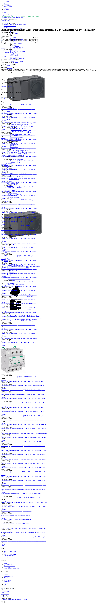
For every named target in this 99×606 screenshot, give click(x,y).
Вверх (2, 545)
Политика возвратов (9, 566)
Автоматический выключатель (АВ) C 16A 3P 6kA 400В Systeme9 (18, 135)
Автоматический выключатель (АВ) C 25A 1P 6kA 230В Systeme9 (18, 273)
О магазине (7, 579)
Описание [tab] (6, 56)
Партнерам (7, 9)
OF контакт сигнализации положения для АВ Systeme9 (15, 523)
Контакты (6, 4)
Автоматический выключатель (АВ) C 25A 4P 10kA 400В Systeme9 (18, 376)
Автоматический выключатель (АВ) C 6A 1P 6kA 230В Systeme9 (18, 307)
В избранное (4, 50)
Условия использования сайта (11, 568)
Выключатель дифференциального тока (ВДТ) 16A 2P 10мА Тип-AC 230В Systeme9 (23, 489)
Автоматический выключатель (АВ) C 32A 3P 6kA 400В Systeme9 (18, 109)
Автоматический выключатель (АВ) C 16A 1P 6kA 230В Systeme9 (18, 290)
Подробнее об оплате (6, 99)
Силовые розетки (8, 557)
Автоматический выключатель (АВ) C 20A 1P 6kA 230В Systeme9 (18, 281)
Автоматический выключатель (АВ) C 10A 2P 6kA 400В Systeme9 (18, 221)
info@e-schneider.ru (6, 596)
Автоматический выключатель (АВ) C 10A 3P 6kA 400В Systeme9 (18, 143)
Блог (5, 10)
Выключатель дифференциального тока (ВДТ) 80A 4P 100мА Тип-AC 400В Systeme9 (23, 437)
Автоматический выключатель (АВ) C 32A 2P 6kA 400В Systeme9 (18, 186)
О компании (7, 8)
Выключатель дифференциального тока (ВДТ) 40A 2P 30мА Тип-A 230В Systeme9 (22, 402)
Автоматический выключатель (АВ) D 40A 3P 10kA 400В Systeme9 (18, 342)
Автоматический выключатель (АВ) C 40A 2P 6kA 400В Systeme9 (18, 178)
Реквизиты (6, 583)
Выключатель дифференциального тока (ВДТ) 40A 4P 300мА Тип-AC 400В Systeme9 (23, 428)
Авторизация (4, 15)
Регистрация (11, 15)
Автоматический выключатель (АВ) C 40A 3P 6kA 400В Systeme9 (18, 333)
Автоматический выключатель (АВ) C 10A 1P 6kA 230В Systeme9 (18, 299)
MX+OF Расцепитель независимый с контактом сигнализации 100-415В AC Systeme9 (23, 541)
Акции (5, 563)
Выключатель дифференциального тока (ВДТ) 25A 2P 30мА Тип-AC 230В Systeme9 (23, 480)
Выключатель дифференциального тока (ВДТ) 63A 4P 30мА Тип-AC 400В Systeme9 (23, 446)
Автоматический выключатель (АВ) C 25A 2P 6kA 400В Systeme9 (18, 195)
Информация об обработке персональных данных (14, 599)
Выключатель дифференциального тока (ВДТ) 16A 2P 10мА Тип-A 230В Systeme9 (22, 420)
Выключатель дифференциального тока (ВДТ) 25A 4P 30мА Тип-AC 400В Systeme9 (23, 463)
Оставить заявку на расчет (8, 52)
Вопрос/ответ (7, 580)
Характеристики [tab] (8, 54)
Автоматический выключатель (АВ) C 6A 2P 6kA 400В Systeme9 (18, 230)
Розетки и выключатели (10, 551)
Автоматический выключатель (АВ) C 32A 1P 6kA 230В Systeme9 (18, 264)
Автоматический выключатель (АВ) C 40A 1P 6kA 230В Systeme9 (18, 256)
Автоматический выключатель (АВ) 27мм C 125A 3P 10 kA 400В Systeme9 (20, 497)
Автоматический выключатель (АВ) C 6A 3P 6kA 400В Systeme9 (18, 152)
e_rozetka (3, 592)
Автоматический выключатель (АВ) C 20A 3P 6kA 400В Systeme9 (18, 126)
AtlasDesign (15, 62)
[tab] (51, 55)
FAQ (5, 12)
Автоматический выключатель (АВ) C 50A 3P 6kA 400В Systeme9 (18, 325)
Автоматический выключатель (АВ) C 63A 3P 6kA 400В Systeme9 (18, 316)
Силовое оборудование (10, 554)
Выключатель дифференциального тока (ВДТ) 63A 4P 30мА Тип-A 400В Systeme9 (22, 385)
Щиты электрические (9, 555)
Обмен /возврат (8, 6)
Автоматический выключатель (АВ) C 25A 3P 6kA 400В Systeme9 (18, 117)
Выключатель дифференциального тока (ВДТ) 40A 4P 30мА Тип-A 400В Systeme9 (22, 394)
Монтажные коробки (9, 553)
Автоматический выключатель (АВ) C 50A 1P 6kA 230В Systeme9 (18, 247)
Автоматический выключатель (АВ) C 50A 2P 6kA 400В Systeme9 (18, 169)
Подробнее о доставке (6, 86)
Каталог (6, 574)
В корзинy (3, 48)
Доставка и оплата (8, 5)
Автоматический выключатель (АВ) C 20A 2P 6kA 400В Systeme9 (18, 204)
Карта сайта (7, 567)
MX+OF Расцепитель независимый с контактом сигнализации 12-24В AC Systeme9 (23, 532)
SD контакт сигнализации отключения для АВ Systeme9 (15, 515)
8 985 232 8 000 (5, 1)
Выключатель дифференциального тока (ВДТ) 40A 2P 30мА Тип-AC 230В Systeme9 (23, 472)
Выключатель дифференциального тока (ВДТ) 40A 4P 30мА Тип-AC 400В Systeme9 (23, 454)
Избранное (6, 27)
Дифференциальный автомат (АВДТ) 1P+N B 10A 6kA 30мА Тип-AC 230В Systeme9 (23, 506)
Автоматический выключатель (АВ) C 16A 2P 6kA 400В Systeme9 (18, 212)
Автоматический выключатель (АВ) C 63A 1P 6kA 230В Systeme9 (18, 238)
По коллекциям (14, 33)
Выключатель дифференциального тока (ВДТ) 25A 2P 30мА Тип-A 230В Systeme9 (22, 411)
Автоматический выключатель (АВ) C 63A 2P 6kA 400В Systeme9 (18, 160)
